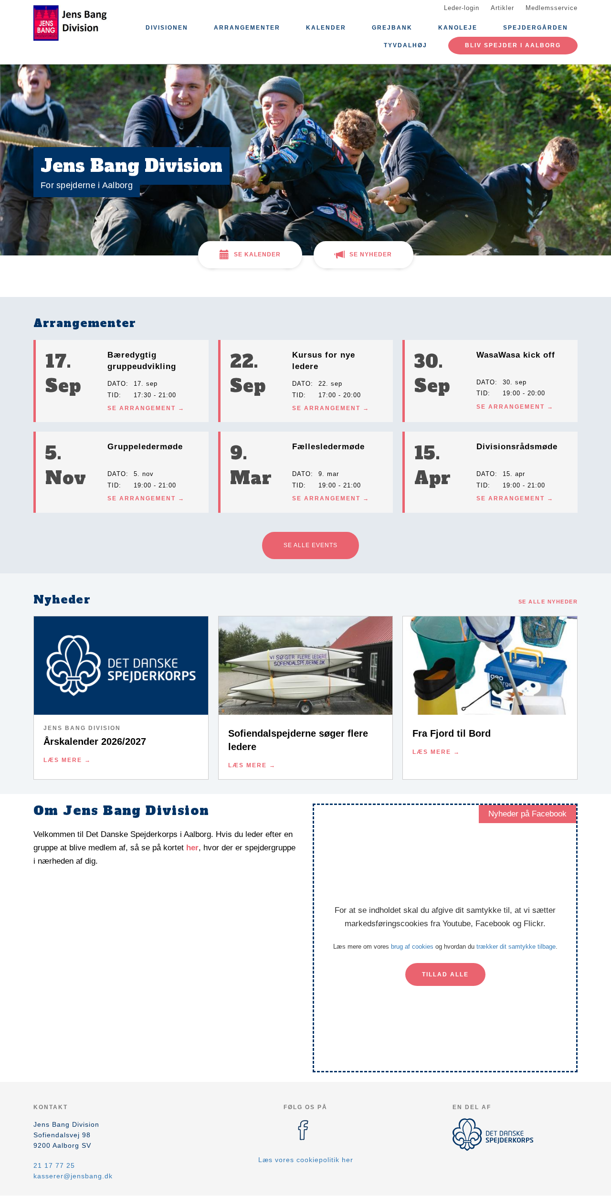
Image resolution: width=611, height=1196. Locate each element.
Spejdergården (535, 27)
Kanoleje (457, 27)
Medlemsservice (552, 7)
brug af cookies (412, 946)
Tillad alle (445, 974)
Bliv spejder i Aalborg (513, 45)
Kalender (326, 27)
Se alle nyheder (548, 601)
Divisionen (167, 27)
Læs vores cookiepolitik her (305, 1160)
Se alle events (310, 545)
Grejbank (392, 27)
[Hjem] (76, 23)
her (192, 847)
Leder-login (461, 7)
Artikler (502, 7)
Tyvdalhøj (405, 45)
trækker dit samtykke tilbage (516, 946)
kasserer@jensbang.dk (73, 1176)
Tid (113, 395)
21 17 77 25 (54, 1165)
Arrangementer (247, 27)
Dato (116, 383)
